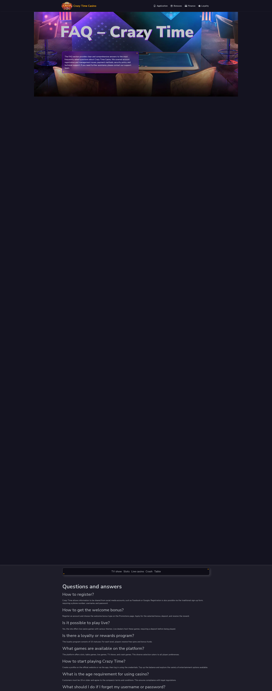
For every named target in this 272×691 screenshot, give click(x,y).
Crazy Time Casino (84, 6)
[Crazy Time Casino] (67, 6)
